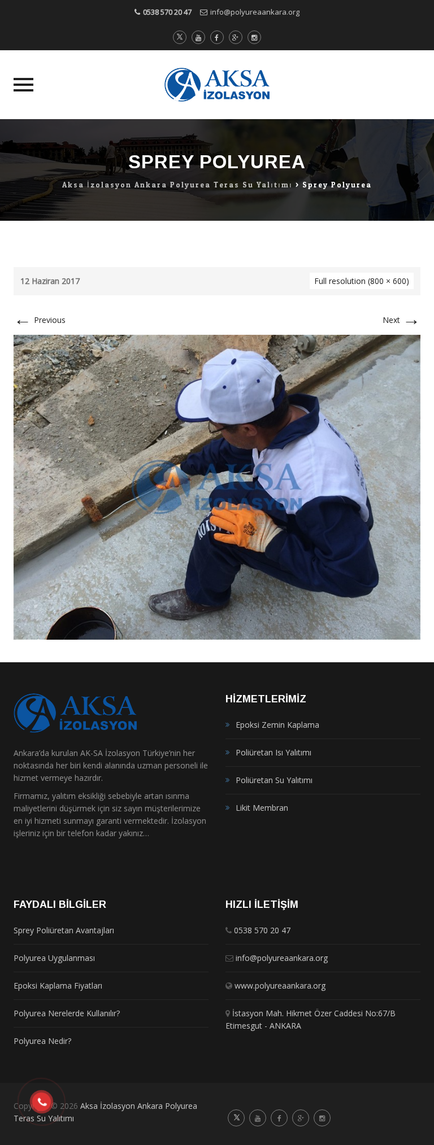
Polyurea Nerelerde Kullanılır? (67, 1013)
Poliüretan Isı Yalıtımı (273, 752)
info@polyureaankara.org (255, 12)
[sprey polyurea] (217, 486)
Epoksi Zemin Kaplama (277, 724)
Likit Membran (262, 807)
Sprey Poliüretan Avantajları (64, 930)
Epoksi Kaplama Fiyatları (58, 985)
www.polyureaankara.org (280, 985)
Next (401, 319)
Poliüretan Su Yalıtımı (274, 780)
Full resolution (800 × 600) (361, 281)
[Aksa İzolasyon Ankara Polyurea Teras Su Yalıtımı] (217, 84)
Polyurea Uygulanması (54, 957)
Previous (40, 319)
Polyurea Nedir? (42, 1040)
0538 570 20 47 (167, 12)
